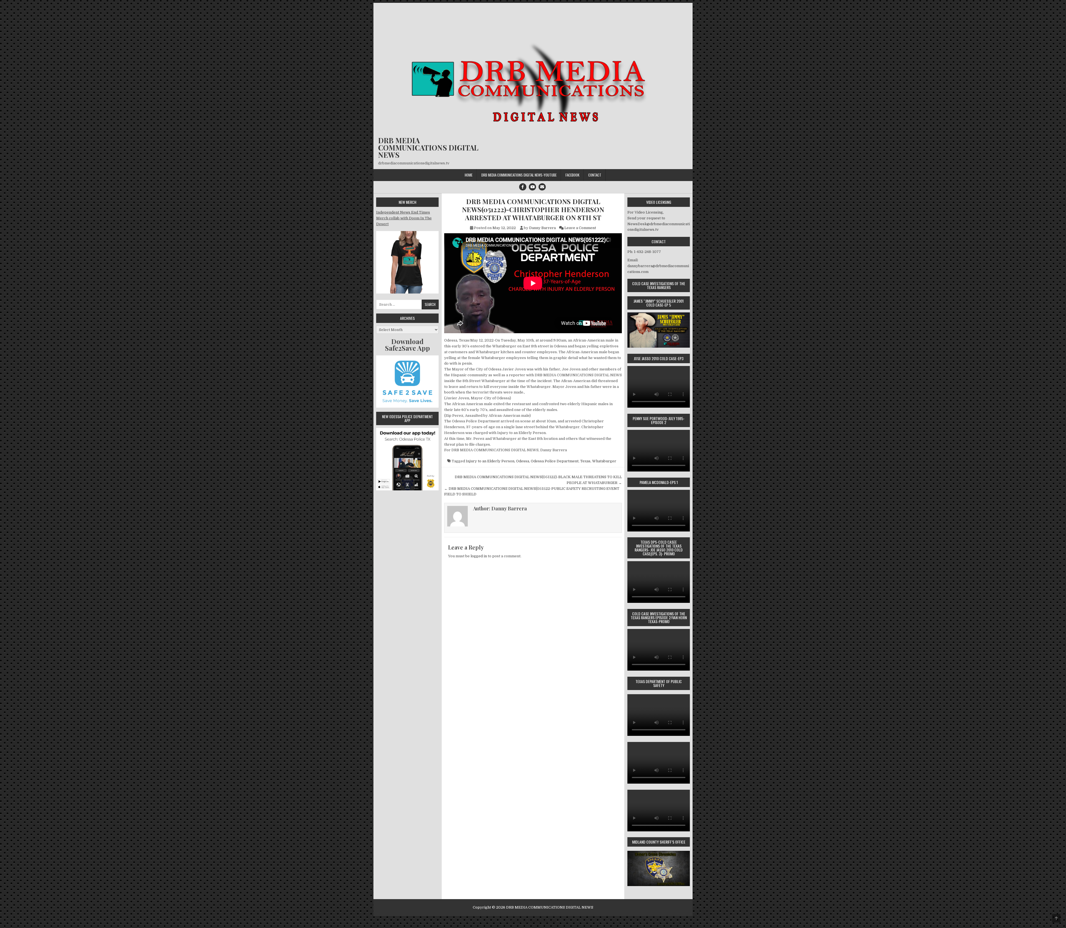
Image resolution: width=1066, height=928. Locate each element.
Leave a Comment (580, 228)
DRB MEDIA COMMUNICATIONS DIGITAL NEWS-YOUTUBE (519, 175)
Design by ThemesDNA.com (533, 921)
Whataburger (604, 461)
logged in (479, 556)
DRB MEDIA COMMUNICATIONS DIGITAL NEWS (428, 148)
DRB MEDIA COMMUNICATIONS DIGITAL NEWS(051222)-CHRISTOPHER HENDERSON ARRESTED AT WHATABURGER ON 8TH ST (533, 209)
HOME (468, 175)
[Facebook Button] (522, 186)
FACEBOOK (572, 175)
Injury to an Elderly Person (490, 461)
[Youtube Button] (532, 186)
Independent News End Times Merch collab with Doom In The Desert (404, 218)
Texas (585, 461)
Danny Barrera (542, 228)
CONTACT (594, 175)
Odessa (522, 461)
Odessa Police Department (555, 461)
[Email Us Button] (542, 186)
